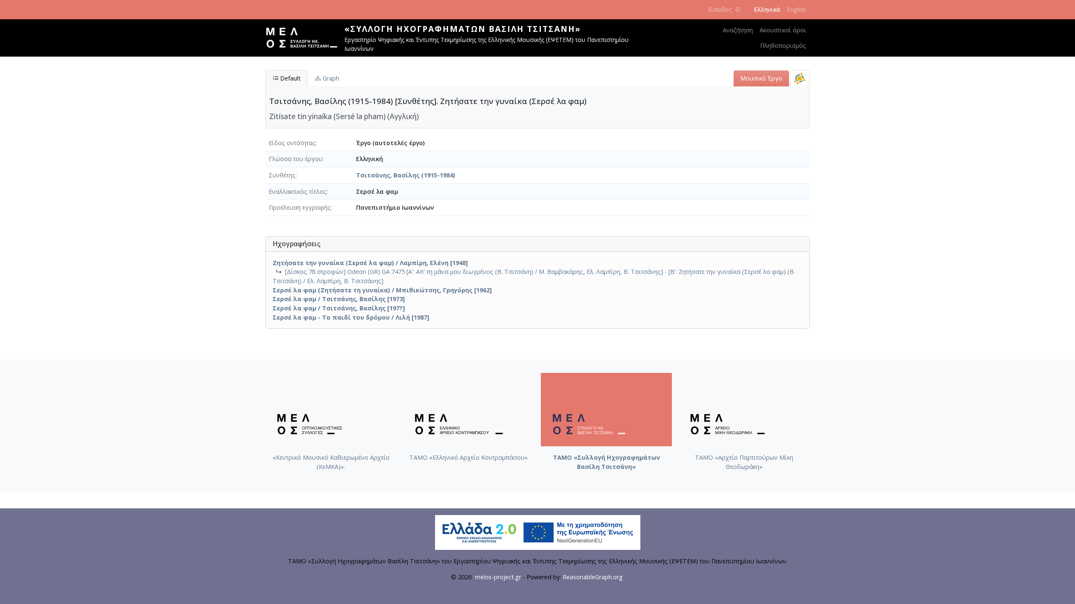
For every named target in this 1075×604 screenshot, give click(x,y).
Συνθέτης (282, 175)
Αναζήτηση (738, 30)
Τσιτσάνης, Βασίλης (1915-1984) (405, 175)
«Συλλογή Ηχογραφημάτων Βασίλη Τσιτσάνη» (462, 28)
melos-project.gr (498, 577)
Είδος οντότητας (292, 143)
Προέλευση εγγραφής (300, 207)
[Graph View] (800, 78)
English (796, 9)
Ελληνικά (767, 9)
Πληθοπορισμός (783, 45)
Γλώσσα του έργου (295, 159)
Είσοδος (720, 9)
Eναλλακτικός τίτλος (298, 191)
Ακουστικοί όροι (783, 30)
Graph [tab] (330, 78)
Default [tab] (289, 78)
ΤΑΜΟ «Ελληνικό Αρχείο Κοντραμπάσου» (468, 457)
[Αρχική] (304, 37)
